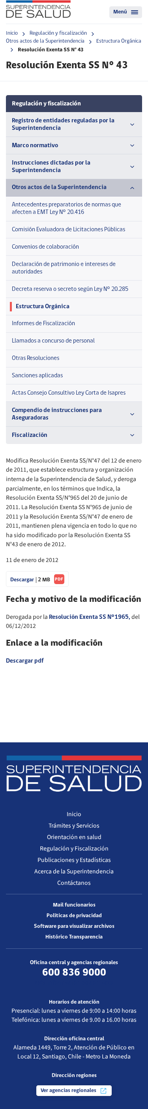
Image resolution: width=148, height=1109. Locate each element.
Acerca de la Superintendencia (74, 871)
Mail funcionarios (74, 905)
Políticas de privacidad (74, 916)
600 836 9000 (74, 973)
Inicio (12, 33)
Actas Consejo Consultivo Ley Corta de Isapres (69, 393)
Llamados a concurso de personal (53, 341)
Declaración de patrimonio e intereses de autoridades (64, 268)
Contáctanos (74, 883)
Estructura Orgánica (118, 41)
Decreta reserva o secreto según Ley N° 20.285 (70, 289)
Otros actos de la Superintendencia (45, 41)
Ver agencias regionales (69, 1091)
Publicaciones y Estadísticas (74, 860)
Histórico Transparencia (74, 937)
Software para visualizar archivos (74, 926)
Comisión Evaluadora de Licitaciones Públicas (68, 230)
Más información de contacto (74, 983)
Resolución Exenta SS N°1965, (89, 617)
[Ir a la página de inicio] (38, 9)
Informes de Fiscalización (43, 323)
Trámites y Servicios (74, 825)
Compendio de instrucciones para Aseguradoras (57, 414)
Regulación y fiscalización (58, 33)
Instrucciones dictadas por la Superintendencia (51, 167)
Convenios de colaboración (45, 247)
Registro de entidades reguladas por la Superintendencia (63, 124)
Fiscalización (29, 435)
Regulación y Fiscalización (74, 848)
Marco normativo (35, 145)
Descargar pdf (24, 661)
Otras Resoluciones (35, 358)
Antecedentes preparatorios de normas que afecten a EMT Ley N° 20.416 (66, 208)
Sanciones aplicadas (37, 376)
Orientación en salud (74, 837)
